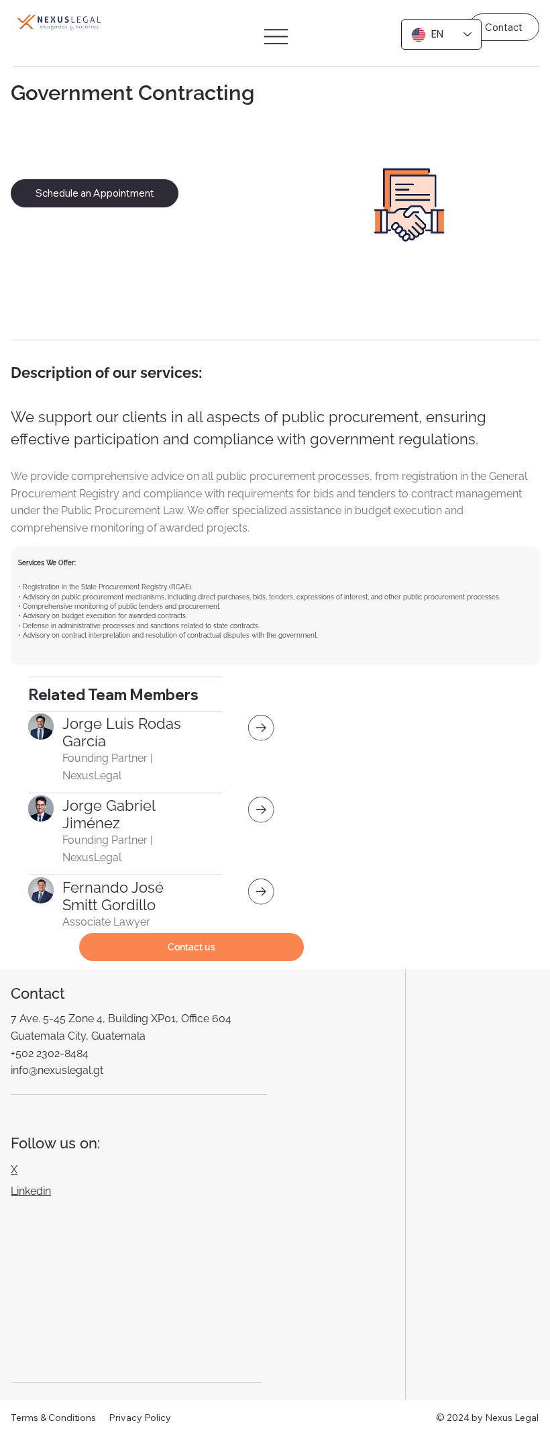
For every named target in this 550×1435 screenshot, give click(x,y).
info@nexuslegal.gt (57, 1070)
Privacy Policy (140, 1418)
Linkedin (31, 1191)
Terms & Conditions (53, 1418)
